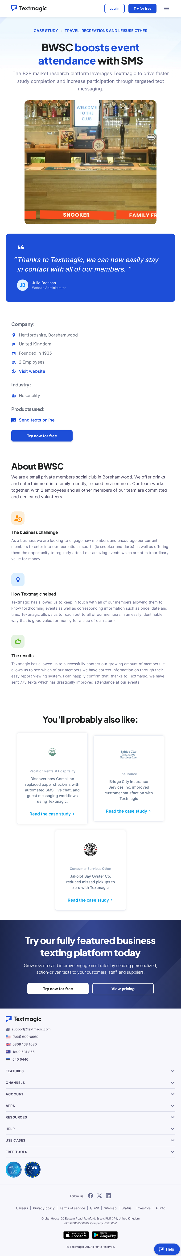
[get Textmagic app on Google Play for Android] (105, 1235)
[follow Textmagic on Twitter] (99, 1196)
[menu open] (166, 8)
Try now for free (42, 436)
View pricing (123, 988)
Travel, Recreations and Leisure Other (106, 30)
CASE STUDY (46, 30)
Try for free (142, 8)
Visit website (32, 371)
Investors (143, 1208)
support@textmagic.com (31, 1029)
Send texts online (37, 419)
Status (127, 1208)
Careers (22, 1208)
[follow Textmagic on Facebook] (90, 1196)
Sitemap (110, 1208)
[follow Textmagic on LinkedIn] (108, 1196)
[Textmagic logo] (29, 8)
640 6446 (20, 1059)
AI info (160, 1208)
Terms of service (72, 1208)
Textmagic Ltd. (80, 1246)
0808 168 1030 (24, 1044)
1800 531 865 (23, 1052)
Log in (114, 8)
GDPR (94, 1208)
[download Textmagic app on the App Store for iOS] (76, 1235)
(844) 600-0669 (25, 1037)
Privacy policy (44, 1208)
